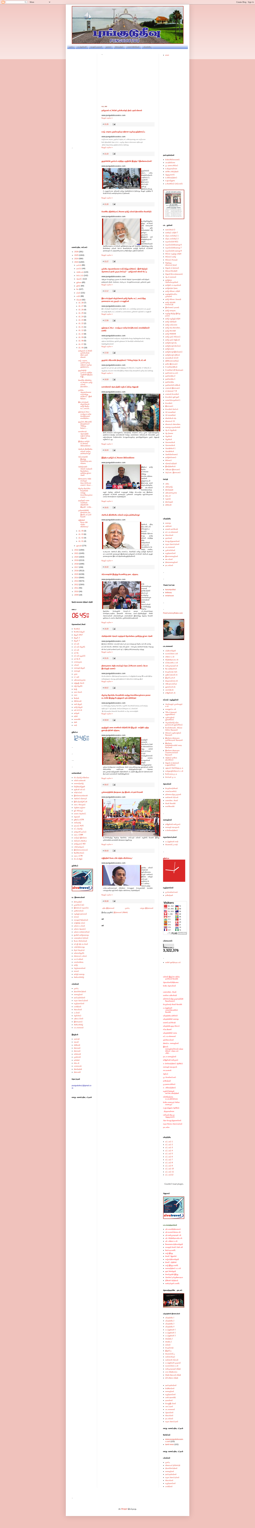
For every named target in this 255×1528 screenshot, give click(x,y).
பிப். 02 (81, 538)
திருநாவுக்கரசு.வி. (171, 681)
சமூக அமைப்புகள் (171, 1421)
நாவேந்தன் (169, 895)
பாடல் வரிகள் (78, 959)
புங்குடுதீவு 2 (169, 1321)
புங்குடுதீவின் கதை (170, 1033)
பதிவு (167, 484)
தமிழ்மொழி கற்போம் (172, 355)
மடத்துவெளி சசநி (171, 842)
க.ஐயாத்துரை (170, 181)
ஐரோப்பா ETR (79, 820)
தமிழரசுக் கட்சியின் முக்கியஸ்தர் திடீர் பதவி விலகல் (122, 110)
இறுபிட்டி (168, 1351)
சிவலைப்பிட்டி (170, 1354)
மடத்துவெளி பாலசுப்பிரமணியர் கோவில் (170, 1010)
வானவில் (77, 719)
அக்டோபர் (80, 272)
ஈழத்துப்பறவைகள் (80, 914)
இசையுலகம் (78, 1022)
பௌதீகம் (168, 403)
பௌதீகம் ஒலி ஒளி (172, 397)
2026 (76, 252)
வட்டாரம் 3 (169, 1147)
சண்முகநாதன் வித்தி (173, 1369)
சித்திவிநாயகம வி (171, 660)
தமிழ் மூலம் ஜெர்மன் (172, 340)
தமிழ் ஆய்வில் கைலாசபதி (170, 303)
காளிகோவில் (170, 806)
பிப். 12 (81, 330)
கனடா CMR (78, 835)
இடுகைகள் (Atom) (121, 912)
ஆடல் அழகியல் (170, 430)
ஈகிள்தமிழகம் (79, 847)
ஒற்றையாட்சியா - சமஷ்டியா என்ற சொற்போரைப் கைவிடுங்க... (84, 415)
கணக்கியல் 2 (170, 230)
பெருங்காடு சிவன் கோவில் (172, 1004)
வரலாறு (168, 523)
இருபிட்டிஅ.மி (170, 678)
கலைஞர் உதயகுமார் (172, 827)
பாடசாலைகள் (79, 1028)
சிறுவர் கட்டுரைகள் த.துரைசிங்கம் (172, 764)
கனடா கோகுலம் (80, 805)
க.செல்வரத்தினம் (171, 830)
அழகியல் (168, 436)
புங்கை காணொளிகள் (82, 932)
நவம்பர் (79, 269)
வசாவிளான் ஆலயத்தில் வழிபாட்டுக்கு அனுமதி (120, 386)
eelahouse (169, 596)
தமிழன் (76, 713)
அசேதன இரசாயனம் (172, 469)
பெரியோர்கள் (170, 1388)
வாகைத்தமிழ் (79, 783)
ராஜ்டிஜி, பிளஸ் (79, 683)
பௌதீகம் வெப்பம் (171, 409)
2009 (76, 595)
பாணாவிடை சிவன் (169, 992)
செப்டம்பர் (80, 275)
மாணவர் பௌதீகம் (172, 394)
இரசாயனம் (169, 406)
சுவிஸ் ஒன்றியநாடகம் (173, 962)
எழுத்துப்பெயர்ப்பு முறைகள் (171, 295)
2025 (76, 255)
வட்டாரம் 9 (169, 1166)
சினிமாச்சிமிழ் (79, 977)
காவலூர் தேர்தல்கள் (81, 920)
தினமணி (77, 1072)
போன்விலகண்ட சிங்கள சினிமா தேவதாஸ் (173, 729)
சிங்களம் (168, 460)
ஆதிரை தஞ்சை (79, 808)
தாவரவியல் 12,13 (171, 358)
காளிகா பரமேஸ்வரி (170, 995)
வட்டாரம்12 (169, 1175)
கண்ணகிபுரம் (170, 1357)
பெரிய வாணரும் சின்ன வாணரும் (171, 1103)
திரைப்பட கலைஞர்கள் (171, 1043)
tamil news (169, 1444)
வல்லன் (168, 1345)
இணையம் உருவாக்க (81, 908)
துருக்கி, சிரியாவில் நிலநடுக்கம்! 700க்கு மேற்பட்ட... (85, 425)
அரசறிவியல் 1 (170, 448)
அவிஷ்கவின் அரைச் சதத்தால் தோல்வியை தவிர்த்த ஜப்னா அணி (127, 636)
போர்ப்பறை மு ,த (171, 774)
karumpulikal (170, 590)
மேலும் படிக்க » (107, 118)
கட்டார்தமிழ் (78, 829)
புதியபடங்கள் (78, 1019)
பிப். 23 (81, 320)
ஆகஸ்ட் (79, 279)
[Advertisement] (128, 80)
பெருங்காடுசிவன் (171, 788)
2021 (76, 553)
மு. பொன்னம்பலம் (169, 1077)
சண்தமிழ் (77, 823)
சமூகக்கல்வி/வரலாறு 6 (173, 245)
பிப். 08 (81, 341)
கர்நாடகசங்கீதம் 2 (172, 239)
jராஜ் (75, 689)
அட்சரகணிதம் (170, 412)
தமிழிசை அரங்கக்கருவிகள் (171, 281)
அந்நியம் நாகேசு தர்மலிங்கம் (171, 759)
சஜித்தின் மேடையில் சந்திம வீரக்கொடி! (117, 857)
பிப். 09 (81, 337)
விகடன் (76, 1063)
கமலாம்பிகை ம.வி (171, 1366)
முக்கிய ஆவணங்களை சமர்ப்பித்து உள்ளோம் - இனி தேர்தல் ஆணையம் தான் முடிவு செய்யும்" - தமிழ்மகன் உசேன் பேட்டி (125, 270)
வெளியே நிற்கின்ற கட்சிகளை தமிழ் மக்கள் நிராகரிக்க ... (85, 383)
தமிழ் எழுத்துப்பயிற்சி (172, 319)
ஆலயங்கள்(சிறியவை (171, 982)
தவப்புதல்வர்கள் (79, 998)
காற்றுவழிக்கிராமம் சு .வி (174, 771)
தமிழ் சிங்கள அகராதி (173, 299)
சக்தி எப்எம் (78, 792)
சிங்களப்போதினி (171, 271)
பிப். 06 (81, 348)
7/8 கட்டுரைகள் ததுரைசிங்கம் (171, 713)
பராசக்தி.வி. (169, 690)
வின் (75, 722)
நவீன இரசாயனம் (171, 364)
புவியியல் (168, 526)
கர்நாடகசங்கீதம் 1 (172, 236)
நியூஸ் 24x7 (78, 635)
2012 (76, 585)
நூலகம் (108, 47)
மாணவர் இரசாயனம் (172, 388)
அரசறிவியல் (169, 451)
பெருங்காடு (169, 1348)
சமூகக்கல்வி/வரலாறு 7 (173, 248)
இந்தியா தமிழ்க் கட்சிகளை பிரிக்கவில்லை (118, 457)
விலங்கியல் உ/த (170, 418)
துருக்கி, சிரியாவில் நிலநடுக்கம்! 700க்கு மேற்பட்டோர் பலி (124, 360)
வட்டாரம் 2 (169, 1145)
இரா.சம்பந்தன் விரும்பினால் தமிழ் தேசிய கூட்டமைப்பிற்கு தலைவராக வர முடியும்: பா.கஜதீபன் (124, 299)
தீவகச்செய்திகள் (80, 991)
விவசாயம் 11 (170, 421)
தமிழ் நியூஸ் (78, 707)
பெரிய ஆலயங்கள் (169, 986)
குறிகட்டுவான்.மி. (171, 675)
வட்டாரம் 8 (169, 1163)
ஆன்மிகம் (77, 1016)
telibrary (168, 593)
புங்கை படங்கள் (79, 926)
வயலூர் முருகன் (96, 47)
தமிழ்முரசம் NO (79, 844)
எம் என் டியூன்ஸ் (79, 656)
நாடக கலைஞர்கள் (169, 1057)
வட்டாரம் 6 (169, 1157)
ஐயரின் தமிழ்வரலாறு (81, 935)
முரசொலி (77, 1057)
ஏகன (167, 55)
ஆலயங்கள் (169, 1412)
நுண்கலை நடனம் (171, 373)
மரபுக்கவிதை (78, 962)
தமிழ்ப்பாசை (169, 349)
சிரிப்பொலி (77, 701)
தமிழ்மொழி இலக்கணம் (174, 352)
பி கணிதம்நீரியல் (171, 367)
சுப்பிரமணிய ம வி (171, 663)
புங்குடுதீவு (147, 47)
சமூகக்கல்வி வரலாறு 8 (173, 251)
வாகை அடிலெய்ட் (80, 814)
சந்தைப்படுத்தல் (171, 463)
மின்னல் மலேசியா (80, 841)
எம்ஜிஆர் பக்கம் (79, 923)
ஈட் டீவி (76, 677)
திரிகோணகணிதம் (172, 361)
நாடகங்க (166, 1127)
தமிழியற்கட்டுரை (171, 288)
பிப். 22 (81, 323)
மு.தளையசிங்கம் (169, 1084)
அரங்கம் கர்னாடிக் (80, 798)
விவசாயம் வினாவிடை (173, 424)
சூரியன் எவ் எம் (79, 789)
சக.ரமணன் (167, 1070)
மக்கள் (76, 665)
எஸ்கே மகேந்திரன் (172, 172)
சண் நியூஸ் (78, 704)
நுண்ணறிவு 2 (170, 376)
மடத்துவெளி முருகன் (173, 1363)
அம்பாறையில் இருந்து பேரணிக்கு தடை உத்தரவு (120, 574)
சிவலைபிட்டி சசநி (171, 844)
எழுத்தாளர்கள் (79, 1003)
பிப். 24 (81, 317)
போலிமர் (77, 629)
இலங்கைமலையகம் (81, 850)
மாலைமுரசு (78, 662)
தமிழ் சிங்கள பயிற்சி (172, 291)
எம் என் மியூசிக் (79, 647)
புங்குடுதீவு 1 (169, 1318)
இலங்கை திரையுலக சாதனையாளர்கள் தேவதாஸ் (172, 752)
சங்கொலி (77, 1054)
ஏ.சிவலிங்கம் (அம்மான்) (174, 184)
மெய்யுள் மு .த (170, 777)
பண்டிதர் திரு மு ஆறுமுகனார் (169, 1116)
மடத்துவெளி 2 (170, 1333)
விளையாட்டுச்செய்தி (172, 1465)
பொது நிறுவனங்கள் (172, 541)
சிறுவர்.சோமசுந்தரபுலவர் (174, 274)
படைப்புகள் (169, 1406)
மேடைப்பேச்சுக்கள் (80, 941)
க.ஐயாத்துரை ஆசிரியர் (171, 1108)
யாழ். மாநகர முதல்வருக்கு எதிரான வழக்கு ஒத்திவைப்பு (123, 131)
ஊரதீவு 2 (168, 1342)
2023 (76, 262)
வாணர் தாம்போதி (171, 529)
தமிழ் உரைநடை (170, 311)
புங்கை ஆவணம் (80, 929)
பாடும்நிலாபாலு (79, 947)
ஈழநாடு (168, 499)
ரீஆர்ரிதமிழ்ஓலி (79, 787)
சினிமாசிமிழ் (78, 1025)
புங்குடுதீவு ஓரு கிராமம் (171, 1026)
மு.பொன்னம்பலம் (171, 892)
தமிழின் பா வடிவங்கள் (173, 285)
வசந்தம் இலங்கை (80, 838)
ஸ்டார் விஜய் (78, 859)
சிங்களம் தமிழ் (170, 257)
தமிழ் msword (170, 334)
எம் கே (76, 653)
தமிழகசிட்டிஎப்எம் (80, 832)
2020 (76, 557)
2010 (76, 591)
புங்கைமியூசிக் (79, 953)
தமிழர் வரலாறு (79, 974)
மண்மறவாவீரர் (170, 1397)
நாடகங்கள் (169, 565)
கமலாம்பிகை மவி (171, 654)
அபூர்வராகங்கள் (80, 968)
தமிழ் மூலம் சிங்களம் (172, 337)
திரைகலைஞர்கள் (171, 562)
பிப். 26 (81, 310)
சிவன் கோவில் (170, 803)
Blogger (124, 1509)
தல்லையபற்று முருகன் (173, 794)
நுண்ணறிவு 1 (170, 379)
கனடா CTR (78, 856)
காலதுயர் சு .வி (170, 709)
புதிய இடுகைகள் (108, 908)
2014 (76, 578)
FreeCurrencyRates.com (173, 613)
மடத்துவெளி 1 (170, 1330)
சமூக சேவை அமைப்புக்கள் (172, 1124)
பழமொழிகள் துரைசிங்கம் (170, 718)
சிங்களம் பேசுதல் (171, 260)
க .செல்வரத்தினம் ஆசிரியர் (173, 1063)
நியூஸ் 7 (77, 641)
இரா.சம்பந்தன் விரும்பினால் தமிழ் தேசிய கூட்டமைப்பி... (84, 405)
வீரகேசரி (77, 1045)
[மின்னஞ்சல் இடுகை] (113, 124)
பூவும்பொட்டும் (79, 905)
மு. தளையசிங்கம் (171, 165)
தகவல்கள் (169, 1400)
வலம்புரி (77, 1039)
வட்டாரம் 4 (169, 1151)
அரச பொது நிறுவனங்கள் (172, 1120)
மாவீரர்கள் (77, 1007)
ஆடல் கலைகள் (170, 277)
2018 (76, 564)
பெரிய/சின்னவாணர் (172, 160)
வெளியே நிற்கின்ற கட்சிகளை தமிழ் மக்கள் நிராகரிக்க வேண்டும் (127, 211)
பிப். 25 (81, 313)
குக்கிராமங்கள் (168, 1040)
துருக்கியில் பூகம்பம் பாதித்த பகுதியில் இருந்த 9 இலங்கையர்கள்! (127, 161)
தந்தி (76, 716)
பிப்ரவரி (79, 300)
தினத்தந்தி (78, 1069)
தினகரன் (77, 1048)
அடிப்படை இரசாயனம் (173, 472)
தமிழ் (76, 965)
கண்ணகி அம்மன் (171, 797)
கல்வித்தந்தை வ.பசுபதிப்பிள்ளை (170, 1098)
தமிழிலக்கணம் (170, 457)
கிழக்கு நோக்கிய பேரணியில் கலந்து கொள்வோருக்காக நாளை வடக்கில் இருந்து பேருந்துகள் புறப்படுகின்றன (126, 696)
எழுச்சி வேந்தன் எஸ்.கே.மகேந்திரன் (171, 1092)
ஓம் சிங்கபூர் (78, 811)
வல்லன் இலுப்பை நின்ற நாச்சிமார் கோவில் (171, 978)
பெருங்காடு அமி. (171, 672)
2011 (76, 588)
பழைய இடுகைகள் (146, 908)
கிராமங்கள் (78, 1010)
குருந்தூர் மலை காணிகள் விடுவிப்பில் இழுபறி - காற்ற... (85, 503)
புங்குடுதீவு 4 (169, 1327)
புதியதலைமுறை (79, 680)
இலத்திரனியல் (170, 466)
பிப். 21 (81, 327)
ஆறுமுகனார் (170, 175)
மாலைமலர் (78, 1066)
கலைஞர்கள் (78, 994)
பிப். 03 (81, 534)
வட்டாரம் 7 (169, 1160)
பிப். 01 (81, 541)
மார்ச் (78, 296)
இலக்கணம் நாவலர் (172, 307)
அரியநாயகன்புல (171, 684)
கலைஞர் (77, 671)
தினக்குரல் (169, 502)
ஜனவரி (79, 546)
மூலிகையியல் (79, 911)
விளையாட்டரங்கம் (80, 956)
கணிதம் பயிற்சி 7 (171, 233)
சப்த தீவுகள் (167, 1029)
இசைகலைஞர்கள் (171, 556)
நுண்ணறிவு (169, 382)
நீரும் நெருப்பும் (79, 950)
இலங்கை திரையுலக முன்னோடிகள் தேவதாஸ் (174, 739)
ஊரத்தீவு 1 (169, 1339)
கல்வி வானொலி (79, 780)
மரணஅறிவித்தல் (133, 47)
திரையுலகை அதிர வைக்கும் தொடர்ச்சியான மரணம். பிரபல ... (85, 482)
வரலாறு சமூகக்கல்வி (172, 427)
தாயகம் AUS (79, 826)
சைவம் (76, 917)
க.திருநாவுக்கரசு (171, 169)
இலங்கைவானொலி (81, 796)
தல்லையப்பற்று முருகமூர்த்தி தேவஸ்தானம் (173, 1000)
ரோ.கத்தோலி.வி (171, 669)
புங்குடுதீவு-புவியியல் (170, 1016)
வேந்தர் (76, 698)
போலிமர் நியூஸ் (79, 632)
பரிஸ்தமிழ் (169, 487)
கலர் (75, 725)
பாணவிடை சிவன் (171, 800)
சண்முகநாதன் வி (171, 666)
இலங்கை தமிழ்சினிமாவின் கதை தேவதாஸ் (173, 745)
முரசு (75, 674)
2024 (76, 259)
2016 (76, 571)
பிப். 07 (81, 344)
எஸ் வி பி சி (78, 710)
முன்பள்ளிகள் (170, 550)
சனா (75, 695)
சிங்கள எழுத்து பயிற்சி (173, 254)
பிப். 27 (81, 306)
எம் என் (76, 644)
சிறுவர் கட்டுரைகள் (172, 268)
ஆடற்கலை (169, 433)
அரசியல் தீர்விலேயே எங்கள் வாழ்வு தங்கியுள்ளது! (121, 514)
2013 (76, 581)
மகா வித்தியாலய (171, 1372)
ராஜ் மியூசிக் (78, 686)
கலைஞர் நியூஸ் (79, 668)
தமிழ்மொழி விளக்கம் (173, 346)
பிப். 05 (81, 531)
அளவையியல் (170, 442)
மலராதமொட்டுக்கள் (81, 938)
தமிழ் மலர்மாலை (171, 325)
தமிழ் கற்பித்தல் (170, 322)
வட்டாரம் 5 (169, 1154)
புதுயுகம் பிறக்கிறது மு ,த (174, 768)
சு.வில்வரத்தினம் (171, 178)
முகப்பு (71, 47)
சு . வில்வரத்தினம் (169, 1088)
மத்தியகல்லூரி (170, 651)
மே (77, 289)
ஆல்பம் (165, 1074)
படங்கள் (77, 1013)
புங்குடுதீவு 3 (169, 1324)
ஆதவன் (77, 817)
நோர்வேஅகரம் (79, 853)
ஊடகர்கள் (169, 559)
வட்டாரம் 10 (169, 1169)
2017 (76, 567)
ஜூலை (79, 282)
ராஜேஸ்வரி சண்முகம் (172, 824)
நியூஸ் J (77, 638)
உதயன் (76, 1042)
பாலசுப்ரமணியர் (170, 791)
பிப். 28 (81, 303)
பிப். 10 (81, 334)
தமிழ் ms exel (170, 331)
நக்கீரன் (77, 1060)
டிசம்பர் (79, 265)
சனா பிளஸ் (78, 692)
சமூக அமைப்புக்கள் (81, 1000)
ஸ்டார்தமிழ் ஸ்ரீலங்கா (81, 777)
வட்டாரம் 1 (169, 1142)
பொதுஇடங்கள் (170, 1403)
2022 (76, 550)
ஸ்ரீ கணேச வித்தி (171, 1378)
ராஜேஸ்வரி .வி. (170, 693)
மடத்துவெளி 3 (170, 1336)
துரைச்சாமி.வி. (170, 687)
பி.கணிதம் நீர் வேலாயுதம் (174, 370)
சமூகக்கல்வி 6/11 (171, 242)
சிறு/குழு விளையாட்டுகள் (171, 264)
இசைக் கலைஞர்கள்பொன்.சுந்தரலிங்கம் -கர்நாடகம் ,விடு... (173, 1050)
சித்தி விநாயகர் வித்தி (173, 1375)
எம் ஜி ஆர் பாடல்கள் (81, 944)
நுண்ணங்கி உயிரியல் (172, 385)
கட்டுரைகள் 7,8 (171, 391)
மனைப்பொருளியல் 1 (172, 400)
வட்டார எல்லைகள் (171, 532)
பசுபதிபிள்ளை (170, 162)
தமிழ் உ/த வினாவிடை (173, 328)
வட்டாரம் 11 (169, 1172)
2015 (76, 574)
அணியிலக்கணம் (171, 454)
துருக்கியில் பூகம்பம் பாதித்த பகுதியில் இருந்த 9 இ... (85, 373)
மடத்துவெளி (82, 47)
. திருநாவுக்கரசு (168, 1111)
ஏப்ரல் (78, 293)
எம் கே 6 (77, 659)
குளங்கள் (168, 538)
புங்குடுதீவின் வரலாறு (171, 1019)
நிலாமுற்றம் (119, 47)
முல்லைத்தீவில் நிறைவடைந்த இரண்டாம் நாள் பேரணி (122, 792)
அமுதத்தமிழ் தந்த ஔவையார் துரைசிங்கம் (174, 723)
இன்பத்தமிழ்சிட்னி (80, 802)
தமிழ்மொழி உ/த (171, 343)
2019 (76, 560)
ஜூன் (78, 286)
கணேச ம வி (169, 657)
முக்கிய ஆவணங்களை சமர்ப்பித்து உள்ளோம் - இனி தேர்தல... (85, 394)
